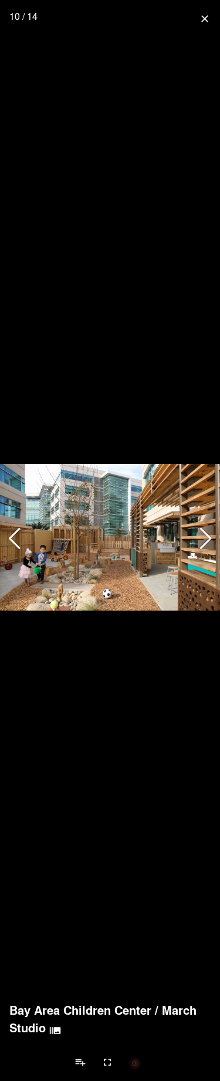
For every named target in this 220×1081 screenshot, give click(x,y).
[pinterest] (135, 1063)
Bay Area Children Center (80, 1010)
